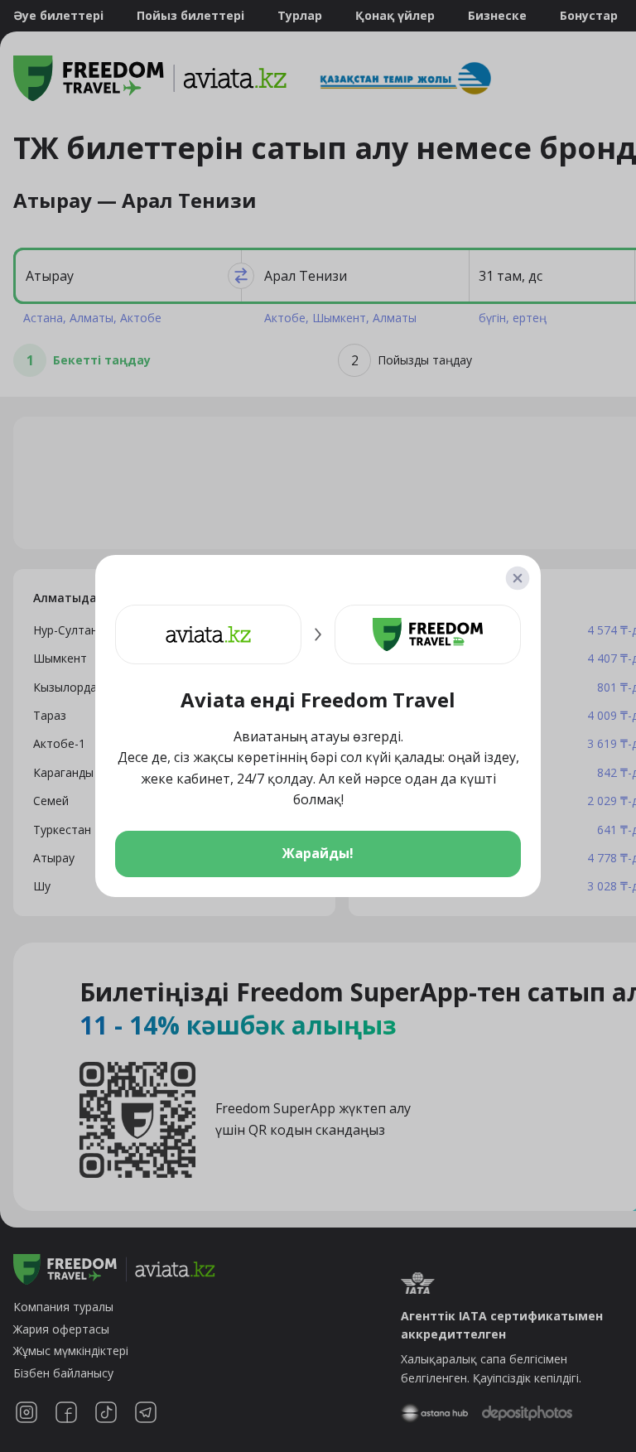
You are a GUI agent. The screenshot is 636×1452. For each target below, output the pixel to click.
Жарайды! (318, 853)
